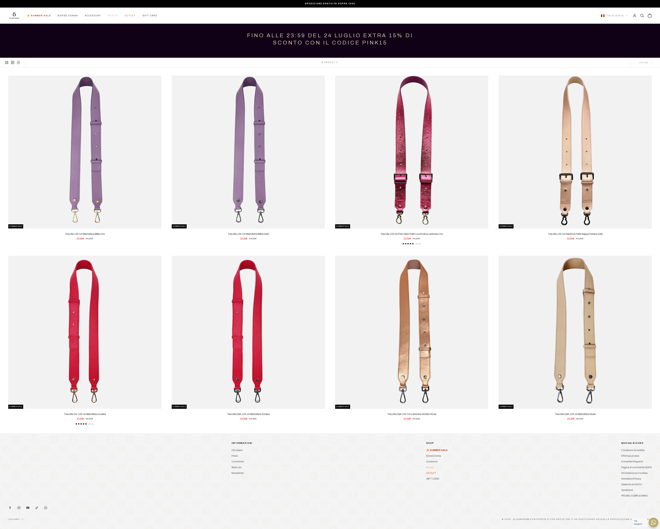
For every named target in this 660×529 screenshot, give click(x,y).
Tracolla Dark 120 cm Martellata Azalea (248, 414)
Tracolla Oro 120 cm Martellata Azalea (85, 414)
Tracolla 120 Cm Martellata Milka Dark (248, 234)
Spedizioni (627, 490)
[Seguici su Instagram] (19, 507)
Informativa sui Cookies (634, 473)
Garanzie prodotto (631, 484)
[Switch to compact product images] (18, 62)
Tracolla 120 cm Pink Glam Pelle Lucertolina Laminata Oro (411, 234)
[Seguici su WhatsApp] (45, 507)
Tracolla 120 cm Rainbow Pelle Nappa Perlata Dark (575, 234)
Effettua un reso (630, 456)
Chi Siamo (237, 450)
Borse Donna (68, 15)
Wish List (237, 467)
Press (235, 456)
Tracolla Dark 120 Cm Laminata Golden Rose (411, 414)
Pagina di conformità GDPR (636, 467)
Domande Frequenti (632, 461)
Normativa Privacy (631, 478)
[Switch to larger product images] (6, 62)
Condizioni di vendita (633, 450)
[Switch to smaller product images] (12, 62)
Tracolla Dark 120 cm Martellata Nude (575, 414)
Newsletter (238, 473)
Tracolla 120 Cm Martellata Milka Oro (85, 234)
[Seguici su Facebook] (10, 507)
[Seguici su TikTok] (36, 507)
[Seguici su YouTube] (28, 507)
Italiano (14, 519)
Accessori (93, 15)
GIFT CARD (149, 15)
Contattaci (238, 461)
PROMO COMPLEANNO (634, 495)
